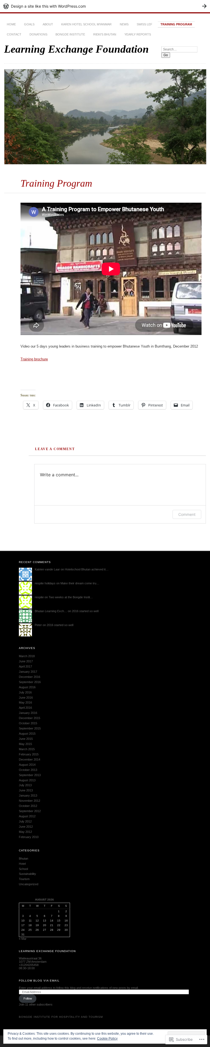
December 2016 (29, 676)
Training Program (176, 24)
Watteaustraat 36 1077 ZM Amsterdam (32, 960)
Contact (14, 34)
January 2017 (28, 671)
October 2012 (28, 805)
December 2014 (29, 759)
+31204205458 (29, 965)
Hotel (22, 863)
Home (11, 24)
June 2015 (26, 738)
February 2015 (29, 754)
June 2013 (26, 790)
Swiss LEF (144, 24)
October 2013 (28, 769)
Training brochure (34, 359)
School (23, 868)
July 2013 (25, 785)
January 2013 (28, 795)
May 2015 (25, 744)
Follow (28, 998)
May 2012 (25, 831)
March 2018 (27, 656)
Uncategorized (28, 884)
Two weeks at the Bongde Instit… (71, 597)
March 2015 (27, 749)
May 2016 (25, 702)
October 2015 (28, 723)
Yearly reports (137, 34)
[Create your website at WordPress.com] (105, 6)
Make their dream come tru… (79, 583)
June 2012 (26, 826)
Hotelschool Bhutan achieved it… (87, 569)
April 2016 (25, 707)
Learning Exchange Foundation (76, 49)
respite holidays (45, 583)
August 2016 (27, 687)
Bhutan (23, 858)
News (124, 24)
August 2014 (27, 764)
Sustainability (27, 873)
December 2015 (29, 718)
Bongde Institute (70, 34)
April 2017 (25, 666)
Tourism (24, 879)
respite (39, 597)
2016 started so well (85, 611)
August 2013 (27, 780)
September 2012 (30, 811)
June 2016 (26, 697)
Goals (29, 24)
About (48, 24)
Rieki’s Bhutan (104, 34)
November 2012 (29, 800)
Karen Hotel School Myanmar (86, 24)
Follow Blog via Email (39, 980)
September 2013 (30, 775)
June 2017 (26, 661)
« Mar (23, 938)
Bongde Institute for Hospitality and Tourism (61, 1016)
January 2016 (28, 712)
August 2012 (27, 816)
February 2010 (29, 837)
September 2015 (30, 728)
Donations (38, 34)
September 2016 (30, 682)
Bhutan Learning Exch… (51, 611)
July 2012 (25, 821)
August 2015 (27, 733)
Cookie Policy (107, 1038)
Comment (187, 514)
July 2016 (25, 692)
